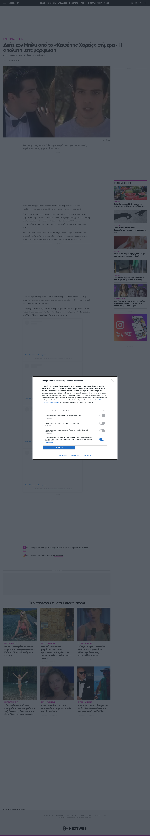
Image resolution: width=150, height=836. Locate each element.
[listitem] (75, 411)
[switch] (102, 415)
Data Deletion (62, 455)
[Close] (113, 381)
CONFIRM (59, 447)
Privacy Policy (87, 455)
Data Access (75, 455)
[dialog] (75, 418)
